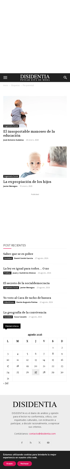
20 (35, 366)
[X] (39, 443)
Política (7, 273)
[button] (5, 77)
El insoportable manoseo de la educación (29, 133)
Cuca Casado (20, 317)
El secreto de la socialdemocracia (26, 283)
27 (36, 372)
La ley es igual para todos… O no (26, 268)
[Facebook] (22, 443)
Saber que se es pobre (18, 254)
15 (53, 359)
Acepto (9, 463)
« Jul (5, 383)
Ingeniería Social (11, 126)
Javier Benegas (10, 186)
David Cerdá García (23, 258)
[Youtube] (48, 443)
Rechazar (25, 463)
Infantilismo (9, 302)
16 (62, 359)
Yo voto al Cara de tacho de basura (27, 298)
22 (53, 366)
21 (44, 366)
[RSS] (30, 443)
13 (36, 359)
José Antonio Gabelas (13, 140)
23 (62, 366)
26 (27, 372)
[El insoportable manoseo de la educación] (35, 111)
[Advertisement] (35, 37)
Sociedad (8, 258)
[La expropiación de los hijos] (35, 162)
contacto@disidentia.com (42, 433)
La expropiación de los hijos (27, 182)
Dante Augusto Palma (26, 302)
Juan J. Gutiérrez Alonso (24, 273)
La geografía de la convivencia (24, 312)
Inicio (5, 85)
